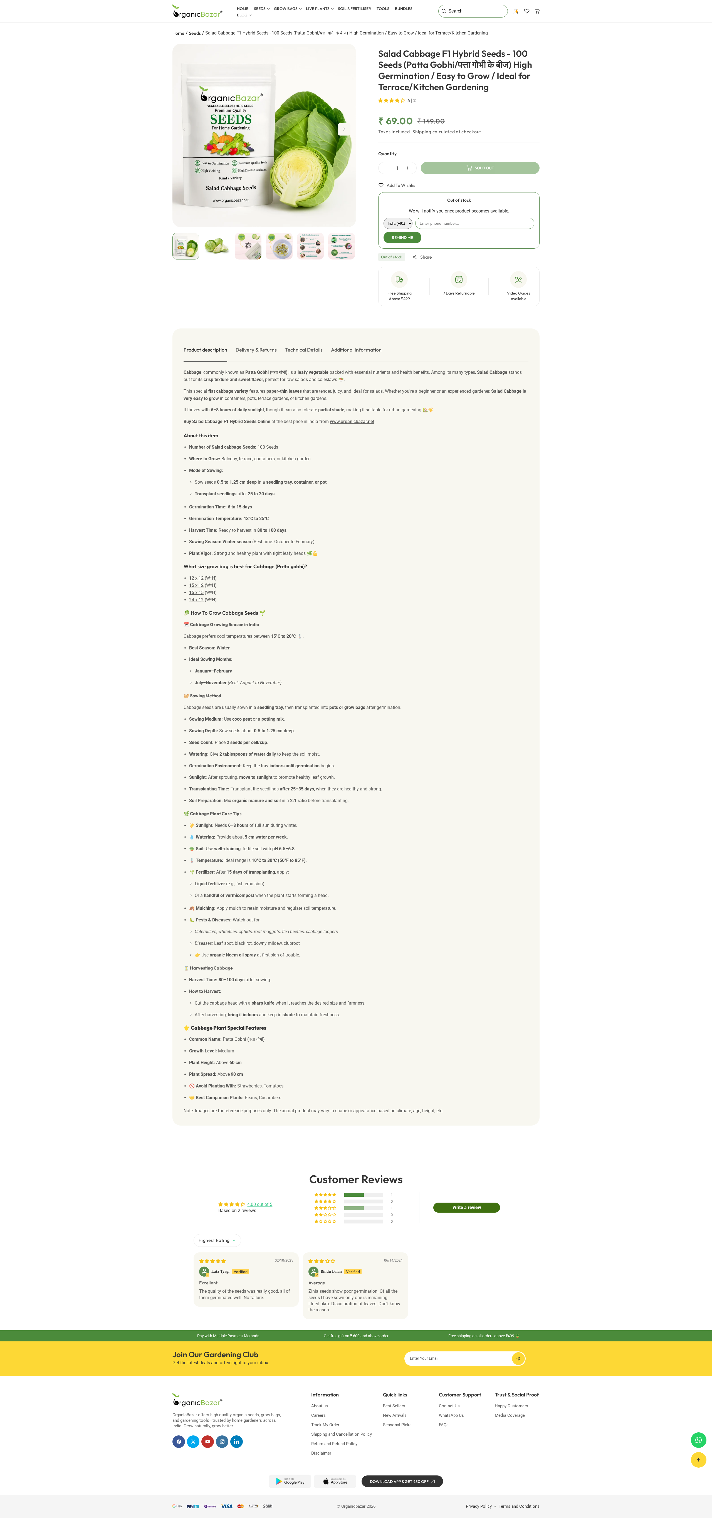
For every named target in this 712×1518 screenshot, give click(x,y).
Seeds (195, 33)
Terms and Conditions (519, 1506)
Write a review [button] (467, 1207)
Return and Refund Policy (334, 1443)
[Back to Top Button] (698, 1460)
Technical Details (304, 350)
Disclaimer (321, 1453)
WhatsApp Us (451, 1415)
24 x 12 (196, 599)
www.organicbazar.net (352, 421)
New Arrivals (395, 1415)
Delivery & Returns (256, 350)
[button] (261, 8)
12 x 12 (196, 578)
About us (319, 1405)
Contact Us (449, 1405)
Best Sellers (394, 1405)
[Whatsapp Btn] (698, 1440)
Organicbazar (353, 1506)
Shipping (421, 131)
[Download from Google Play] (290, 1481)
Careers (318, 1415)
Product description (205, 350)
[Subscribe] (518, 1358)
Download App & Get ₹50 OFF (399, 1481)
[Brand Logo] (197, 1399)
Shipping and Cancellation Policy (341, 1434)
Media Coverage (510, 1415)
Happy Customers (511, 1405)
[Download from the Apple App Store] (335, 1481)
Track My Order (325, 1424)
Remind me (402, 237)
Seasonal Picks (397, 1424)
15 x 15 (196, 592)
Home (178, 33)
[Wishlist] (527, 11)
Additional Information (356, 350)
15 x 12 (196, 585)
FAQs (444, 1424)
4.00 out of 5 (259, 1204)
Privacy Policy (479, 1506)
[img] (212, 1261)
